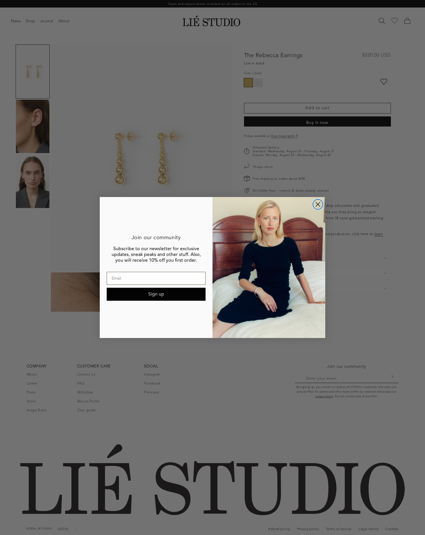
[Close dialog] (318, 204)
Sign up (156, 294)
